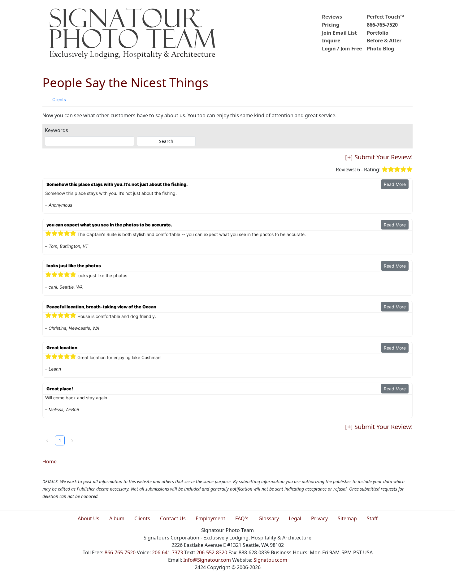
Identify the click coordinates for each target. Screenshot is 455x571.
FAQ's (242, 518)
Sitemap (347, 518)
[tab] (59, 99)
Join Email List (339, 32)
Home (49, 461)
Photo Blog (380, 48)
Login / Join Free (342, 48)
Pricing (330, 24)
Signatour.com (270, 559)
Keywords (56, 130)
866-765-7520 (382, 24)
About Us (88, 518)
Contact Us (173, 518)
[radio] (385, 169)
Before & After (384, 40)
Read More (395, 184)
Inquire (331, 40)
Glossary (268, 518)
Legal (295, 518)
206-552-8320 (211, 552)
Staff (372, 518)
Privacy (319, 518)
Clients (59, 99)
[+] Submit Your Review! (379, 157)
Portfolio (377, 32)
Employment (210, 518)
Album (116, 518)
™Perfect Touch (385, 16)
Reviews (332, 16)
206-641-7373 (167, 552)
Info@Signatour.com (207, 559)
